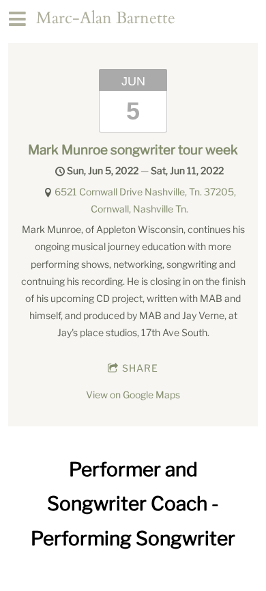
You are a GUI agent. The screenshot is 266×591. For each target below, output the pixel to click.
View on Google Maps (133, 394)
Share (140, 368)
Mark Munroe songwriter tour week (133, 149)
